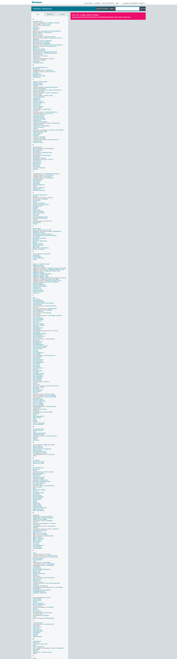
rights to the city (37, 540)
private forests (37, 495)
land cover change (38, 324)
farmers (35, 202)
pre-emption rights (38, 492)
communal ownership (39, 115)
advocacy (35, 30)
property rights (37, 505)
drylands (35, 169)
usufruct (35, 635)
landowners (36, 410)
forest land (36, 214)
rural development (38, 545)
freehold (35, 224)
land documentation (39, 336)
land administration (38, 302)
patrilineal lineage (38, 479)
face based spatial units (40, 195)
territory (35, 608)
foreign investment (38, 211)
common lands (37, 104)
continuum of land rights (40, 131)
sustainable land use (39, 591)
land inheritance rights (39, 347)
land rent (35, 369)
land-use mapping (38, 404)
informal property (38, 283)
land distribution (37, 335)
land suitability (37, 379)
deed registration (38, 150)
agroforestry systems (39, 49)
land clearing (36, 314)
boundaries (36, 73)
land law (35, 350)
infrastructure (37, 287)
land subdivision (37, 377)
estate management (39, 185)
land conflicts (37, 317)
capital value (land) (38, 91)
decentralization (37, 147)
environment (36, 182)
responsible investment (40, 530)
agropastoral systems (39, 50)
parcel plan (36, 469)
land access (36, 299)
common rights (37, 108)
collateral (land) (37, 101)
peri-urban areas (38, 484)
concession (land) (38, 124)
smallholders (36, 566)
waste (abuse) (37, 641)
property (35, 502)
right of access (37, 532)
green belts (36, 246)
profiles (35, 501)
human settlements (38, 258)
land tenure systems (39, 387)
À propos (97, 3)
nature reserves (37, 450)
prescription (36, 494)
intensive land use (38, 290)
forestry (35, 220)
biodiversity (36, 69)
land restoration (37, 370)
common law (36, 105)
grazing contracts (38, 244)
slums (34, 561)
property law (36, 503)
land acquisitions (38, 300)
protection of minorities (40, 508)
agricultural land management (42, 43)
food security (36, 210)
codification (36, 99)
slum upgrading (37, 560)
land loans (36, 351)
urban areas (36, 625)
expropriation (37, 189)
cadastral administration (40, 82)
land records (36, 364)
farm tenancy (37, 200)
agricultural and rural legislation (42, 41)
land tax (35, 383)
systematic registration (39, 593)
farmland (35, 207)
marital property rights (39, 433)
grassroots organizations (40, 241)
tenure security (37, 606)
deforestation (37, 151)
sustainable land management (42, 590)
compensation (37, 120)
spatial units (36, 572)
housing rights (37, 256)
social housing (37, 568)
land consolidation (38, 319)
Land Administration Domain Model (43, 303)
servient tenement (38, 558)
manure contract (37, 430)
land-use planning (38, 405)
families (35, 196)
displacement (37, 162)
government (36, 237)
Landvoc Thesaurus (42, 8)
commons (35, 111)
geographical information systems (43, 234)
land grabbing (37, 343)
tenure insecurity (38, 603)
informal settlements (39, 285)
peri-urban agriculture (39, 483)
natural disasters (38, 446)
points (34, 488)
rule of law (36, 543)
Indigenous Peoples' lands (40, 275)
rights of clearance (38, 538)
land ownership (37, 357)
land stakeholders (38, 376)
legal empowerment (38, 416)
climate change (37, 94)
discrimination (37, 161)
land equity (36, 340)
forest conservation (38, 213)
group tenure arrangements (41, 248)
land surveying (37, 380)
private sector (37, 499)
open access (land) (38, 462)
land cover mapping (38, 325)
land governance (37, 342)
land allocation (37, 304)
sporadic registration (39, 573)
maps (34, 432)
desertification (37, 154)
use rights (36, 634)
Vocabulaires (88, 3)
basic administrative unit (40, 67)
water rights (36, 649)
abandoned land (37, 21)
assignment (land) (38, 63)
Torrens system (37, 611)
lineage (35, 420)
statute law (36, 580)
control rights (37, 134)
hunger (35, 259)
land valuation (37, 398)
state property (37, 579)
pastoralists (36, 476)
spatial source (37, 571)
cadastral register (38, 84)
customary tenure (38, 142)
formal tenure (37, 222)
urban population (38, 631)
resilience (36, 527)
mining (35, 438)
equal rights (36, 183)
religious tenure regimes (40, 519)
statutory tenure (37, 582)
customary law (37, 141)
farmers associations (39, 203)
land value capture (38, 399)
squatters (35, 575)
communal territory (38, 116)
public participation (38, 510)
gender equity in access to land (42, 230)
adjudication (36, 28)
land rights (36, 372)
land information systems (40, 346)
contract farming (37, 133)
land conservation (38, 318)
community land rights (39, 119)
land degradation (38, 328)
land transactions (38, 390)
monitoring (36, 440)
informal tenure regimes (40, 286)
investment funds (38, 291)
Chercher (143, 9)
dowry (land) (36, 166)
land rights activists (38, 373)
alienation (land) (38, 54)
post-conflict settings (39, 490)
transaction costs (38, 614)
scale (34, 553)
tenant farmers (37, 599)
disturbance (36, 165)
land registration (37, 368)
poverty (35, 491)
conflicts (35, 128)
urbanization (36, 632)
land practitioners (38, 359)
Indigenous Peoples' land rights (42, 273)
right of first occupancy (39, 533)
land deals (36, 326)
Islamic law (36, 293)
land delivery (36, 329)
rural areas (36, 544)
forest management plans (40, 217)
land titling (36, 388)
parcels (35, 470)
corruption (36, 135)
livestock (35, 421)
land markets (36, 354)
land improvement (38, 344)
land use (35, 393)
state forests (36, 576)
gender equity (37, 228)
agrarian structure (38, 35)
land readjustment (38, 362)
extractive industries (39, 190)
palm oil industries (38, 468)
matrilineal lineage (38, 434)
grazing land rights (38, 245)
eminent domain (37, 179)
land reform (36, 365)
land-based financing (39, 401)
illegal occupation (38, 265)
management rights (38, 429)
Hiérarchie (50, 14)
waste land (36, 642)
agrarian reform (37, 34)
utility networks (37, 636)
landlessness (36, 408)
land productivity (38, 361)
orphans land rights (38, 463)
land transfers (37, 391)
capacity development (39, 88)
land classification (38, 311)
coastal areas (37, 98)
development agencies (39, 158)
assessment (36, 61)
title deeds (36, 610)
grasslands (36, 239)
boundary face (37, 74)
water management (38, 647)
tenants (35, 601)
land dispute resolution (39, 333)
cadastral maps (37, 83)
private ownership (38, 496)
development (36, 157)
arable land (36, 57)
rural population (37, 548)
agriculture (36, 47)
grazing (35, 242)
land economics (37, 337)
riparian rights (37, 541)
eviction (35, 186)
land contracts (37, 321)
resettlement (36, 525)
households (36, 255)
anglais (112, 9)
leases (35, 415)
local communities (38, 424)
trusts (34, 617)
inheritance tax (37, 289)
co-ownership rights (38, 97)
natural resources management (42, 449)
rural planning (37, 547)
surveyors (35, 584)
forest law (36, 215)
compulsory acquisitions (40, 122)
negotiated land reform (39, 451)
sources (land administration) (41, 569)
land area (35, 307)
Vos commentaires (108, 3)
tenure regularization (39, 604)
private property (37, 498)
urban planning (37, 630)
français (141, 3)
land (34, 297)
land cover (36, 322)
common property (38, 106)
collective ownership (39, 102)
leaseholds (36, 413)
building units (37, 77)
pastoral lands (37, 474)
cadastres (36, 86)
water (34, 645)
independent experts (39, 267)
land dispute (36, 332)
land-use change (38, 402)
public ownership (38, 509)
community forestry (38, 117)
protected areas (37, 506)
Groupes (62, 14)
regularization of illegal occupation (43, 518)
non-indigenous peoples (40, 453)
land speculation (38, 375)
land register (36, 366)
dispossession (37, 163)
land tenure (36, 384)
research (35, 522)
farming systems (37, 206)
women (35, 653)
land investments (38, 348)
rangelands (36, 515)
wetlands (35, 651)
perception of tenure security (41, 481)
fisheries (35, 208)
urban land (36, 628)
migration (35, 437)
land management (38, 353)
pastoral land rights (38, 473)
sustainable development (40, 586)
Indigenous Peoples (38, 272)
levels (34, 419)
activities (35, 27)
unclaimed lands (37, 623)
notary (35, 456)
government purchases (39, 238)
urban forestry (37, 627)
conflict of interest (38, 127)
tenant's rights (37, 600)
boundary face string (39, 76)
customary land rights (39, 138)
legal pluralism (37, 417)
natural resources (38, 447)
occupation (36, 460)
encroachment (37, 180)
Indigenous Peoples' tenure (41, 276)
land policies (36, 358)
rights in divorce (37, 537)
